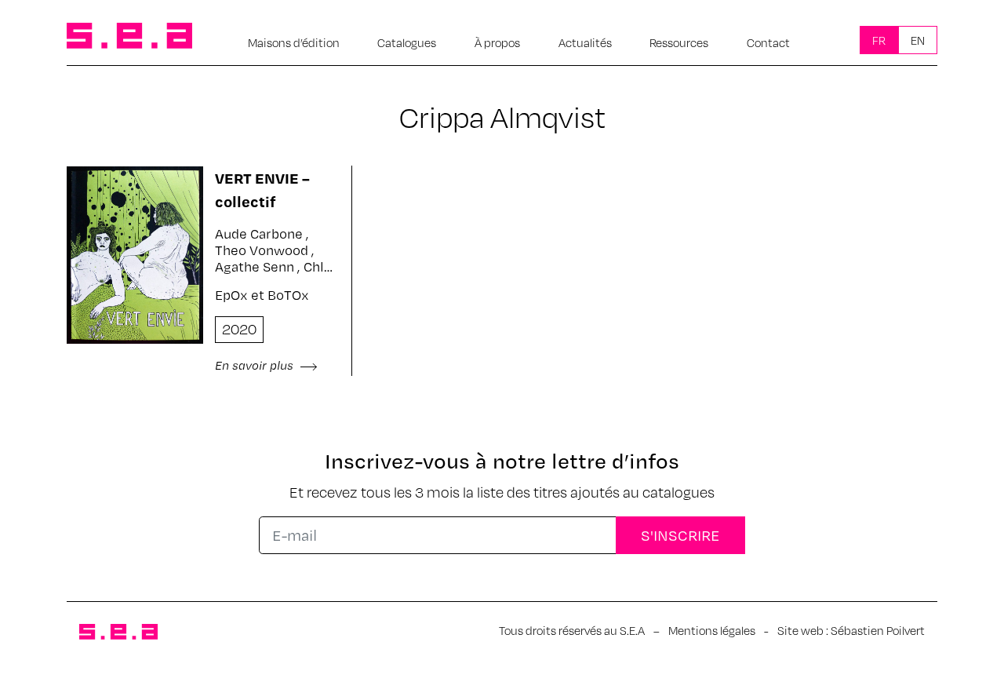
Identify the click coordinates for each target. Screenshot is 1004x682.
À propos (497, 42)
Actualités (585, 42)
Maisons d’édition (294, 42)
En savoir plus (255, 365)
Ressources (678, 42)
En (918, 40)
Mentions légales (711, 630)
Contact (768, 42)
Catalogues (406, 42)
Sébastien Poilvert (878, 630)
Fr (879, 40)
